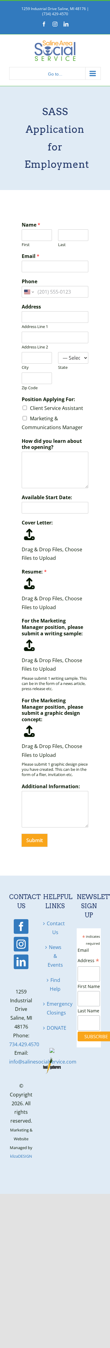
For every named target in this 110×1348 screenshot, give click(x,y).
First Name (89, 986)
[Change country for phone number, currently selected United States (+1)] (28, 292)
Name (31, 225)
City (25, 367)
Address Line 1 (35, 326)
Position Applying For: (48, 399)
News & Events (55, 956)
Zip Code (30, 387)
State (63, 367)
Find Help (55, 984)
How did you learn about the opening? (52, 444)
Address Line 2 (35, 347)
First (26, 244)
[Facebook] (21, 926)
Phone (29, 281)
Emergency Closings (55, 1008)
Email (30, 256)
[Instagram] (21, 944)
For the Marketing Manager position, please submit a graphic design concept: (52, 710)
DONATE (55, 1028)
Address (31, 307)
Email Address (88, 956)
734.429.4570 (24, 1044)
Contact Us (55, 928)
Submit (34, 840)
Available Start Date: (47, 497)
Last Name (88, 1011)
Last (62, 244)
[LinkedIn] (21, 962)
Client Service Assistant (56, 408)
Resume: (34, 572)
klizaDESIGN (21, 1156)
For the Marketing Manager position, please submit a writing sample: (52, 627)
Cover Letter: (37, 523)
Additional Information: (51, 786)
